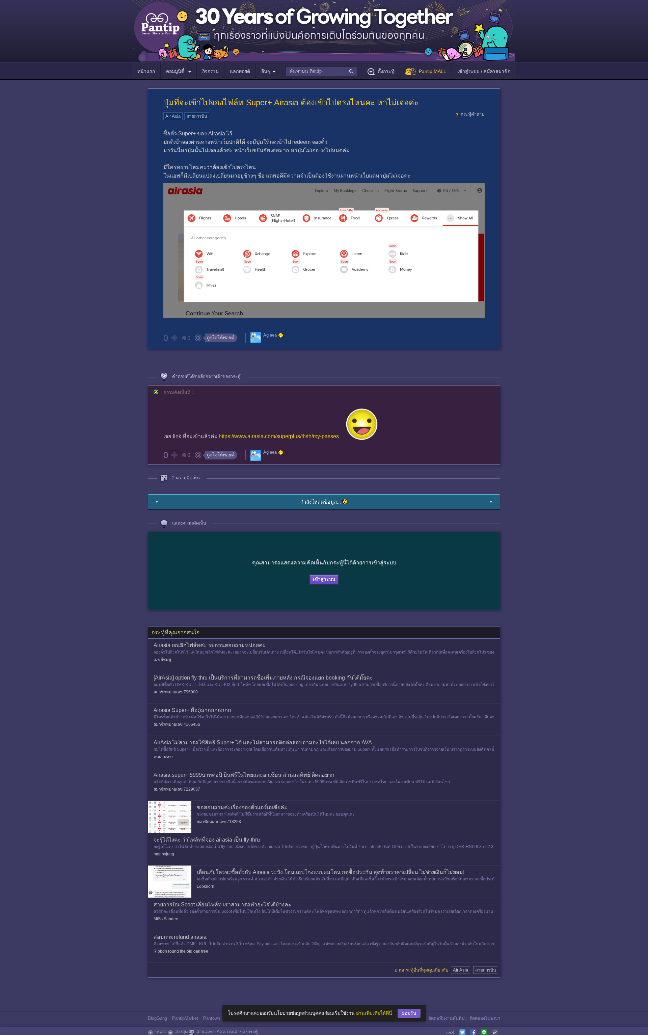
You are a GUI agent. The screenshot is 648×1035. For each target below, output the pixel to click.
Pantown (211, 1018)
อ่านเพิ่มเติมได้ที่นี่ (374, 1013)
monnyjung (164, 854)
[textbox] (321, 71)
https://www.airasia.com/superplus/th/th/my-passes (279, 436)
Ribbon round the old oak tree (181, 951)
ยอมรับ (409, 1013)
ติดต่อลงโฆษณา (484, 1018)
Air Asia (173, 116)
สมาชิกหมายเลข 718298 (219, 821)
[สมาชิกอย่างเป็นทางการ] (281, 335)
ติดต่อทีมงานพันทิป (446, 1018)
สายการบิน (196, 116)
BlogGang (157, 1018)
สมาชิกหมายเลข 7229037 (177, 789)
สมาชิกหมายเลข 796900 (176, 692)
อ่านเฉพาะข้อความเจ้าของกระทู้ (227, 1031)
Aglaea (270, 335)
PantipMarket (185, 1018)
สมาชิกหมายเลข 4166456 (177, 724)
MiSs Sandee (166, 919)
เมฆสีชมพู (162, 659)
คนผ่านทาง (163, 756)
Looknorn (205, 886)
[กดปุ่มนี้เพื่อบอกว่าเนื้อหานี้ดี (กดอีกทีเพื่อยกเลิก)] (174, 337)
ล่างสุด (181, 1031)
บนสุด (160, 1031)
